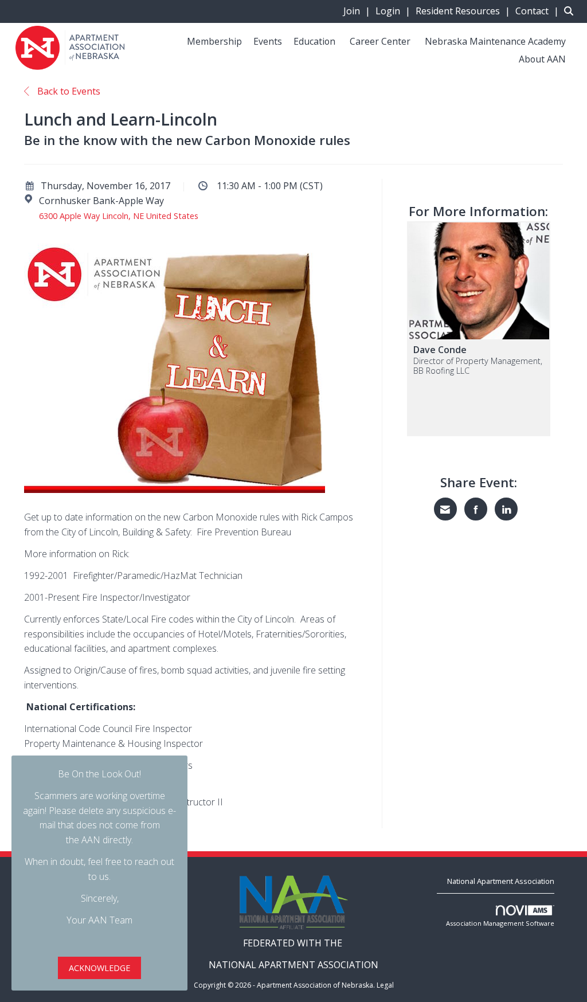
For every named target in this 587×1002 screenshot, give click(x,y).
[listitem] (358, 11)
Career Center (380, 41)
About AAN (542, 59)
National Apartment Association (500, 881)
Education (314, 41)
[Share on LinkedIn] (506, 509)
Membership (214, 41)
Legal (385, 985)
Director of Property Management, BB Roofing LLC (477, 366)
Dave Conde (440, 349)
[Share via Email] (445, 509)
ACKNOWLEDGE (99, 967)
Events (267, 41)
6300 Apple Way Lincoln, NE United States (118, 215)
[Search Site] (571, 11)
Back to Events (67, 91)
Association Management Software (500, 923)
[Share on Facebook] (475, 509)
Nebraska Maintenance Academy (495, 41)
